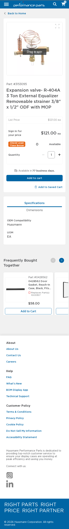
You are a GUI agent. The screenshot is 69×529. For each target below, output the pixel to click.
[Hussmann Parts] (33, 4)
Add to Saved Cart (50, 187)
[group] (34, 48)
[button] (57, 26)
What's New (14, 383)
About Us (12, 349)
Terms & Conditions (18, 411)
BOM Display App (17, 389)
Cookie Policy (15, 424)
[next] (61, 260)
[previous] (53, 260)
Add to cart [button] (34, 178)
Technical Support (17, 396)
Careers (11, 361)
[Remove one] (43, 155)
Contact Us (13, 355)
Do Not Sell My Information (24, 430)
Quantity (14, 154)
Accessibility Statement (21, 437)
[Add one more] (59, 155)
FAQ (9, 377)
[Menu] (6, 4)
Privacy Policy (15, 418)
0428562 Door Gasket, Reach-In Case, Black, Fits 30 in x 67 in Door (39, 284)
